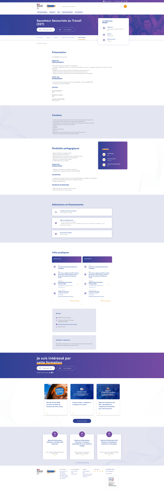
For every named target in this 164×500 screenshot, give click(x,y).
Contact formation (61, 290)
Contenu (48, 37)
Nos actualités (62, 478)
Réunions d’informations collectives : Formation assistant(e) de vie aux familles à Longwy (82, 442)
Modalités (55, 37)
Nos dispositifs (63, 474)
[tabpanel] (66, 279)
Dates (59, 265)
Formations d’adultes (42, 12)
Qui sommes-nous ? (64, 471)
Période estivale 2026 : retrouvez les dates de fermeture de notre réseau (54, 404)
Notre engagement (109, 471)
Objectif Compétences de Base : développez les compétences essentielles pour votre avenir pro (107, 405)
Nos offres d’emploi (64, 475)
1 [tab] (83, 304)
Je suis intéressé (67, 29)
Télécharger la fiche (47, 29)
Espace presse (74, 474)
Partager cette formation (43, 372)
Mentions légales (86, 471)
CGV (84, 472)
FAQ (72, 472)
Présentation (40, 37)
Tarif (59, 271)
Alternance (52, 12)
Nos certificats (109, 473)
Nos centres (62, 472)
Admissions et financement (68, 37)
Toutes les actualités (82, 421)
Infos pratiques (82, 37)
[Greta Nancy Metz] (46, 6)
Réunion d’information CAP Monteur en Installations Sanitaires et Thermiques (109, 442)
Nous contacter (107, 1)
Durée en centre (111, 39)
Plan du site (85, 476)
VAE (59, 12)
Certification (110, 153)
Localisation (60, 280)
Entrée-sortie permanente (113, 164)
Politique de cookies (87, 475)
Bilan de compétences (67, 12)
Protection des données (87, 474)
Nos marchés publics (64, 476)
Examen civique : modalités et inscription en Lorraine (82, 403)
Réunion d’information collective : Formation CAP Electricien (55, 442)
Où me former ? (78, 12)
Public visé (110, 27)
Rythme (109, 34)
